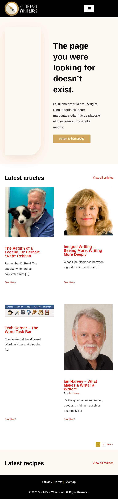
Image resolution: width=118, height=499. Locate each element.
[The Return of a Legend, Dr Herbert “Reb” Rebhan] (29, 212)
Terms (58, 482)
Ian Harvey (74, 393)
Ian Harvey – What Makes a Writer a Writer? (88, 331)
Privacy (47, 482)
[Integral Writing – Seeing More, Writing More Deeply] (88, 211)
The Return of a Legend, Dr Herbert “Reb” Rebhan (29, 206)
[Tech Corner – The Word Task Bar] (29, 310)
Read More (9, 282)
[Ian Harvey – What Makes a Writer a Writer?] (88, 337)
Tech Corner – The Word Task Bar (29, 305)
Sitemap (70, 482)
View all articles (103, 177)
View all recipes (103, 463)
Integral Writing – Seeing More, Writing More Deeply (88, 203)
